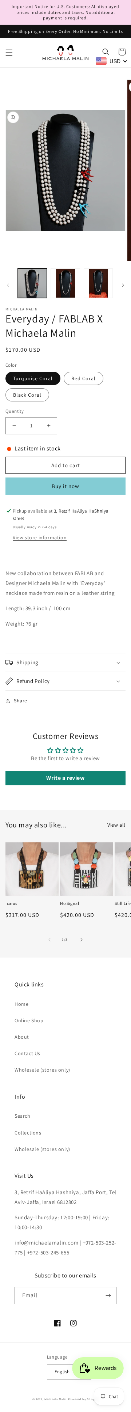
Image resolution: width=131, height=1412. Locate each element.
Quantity (14, 411)
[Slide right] (123, 285)
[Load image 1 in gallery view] (32, 283)
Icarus (11, 903)
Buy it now (65, 486)
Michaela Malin (55, 1399)
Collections (28, 1132)
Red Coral (83, 378)
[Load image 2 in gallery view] (65, 283)
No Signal (69, 903)
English (62, 1371)
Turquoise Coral (33, 378)
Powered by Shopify (83, 1399)
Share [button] (20, 700)
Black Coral (27, 395)
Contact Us (27, 1053)
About (22, 1037)
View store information (40, 537)
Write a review (65, 778)
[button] (9, 53)
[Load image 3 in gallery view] (98, 283)
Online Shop (29, 1020)
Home (21, 1004)
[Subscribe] (108, 1295)
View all (116, 825)
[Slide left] (8, 285)
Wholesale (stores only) (42, 1069)
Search (23, 1116)
